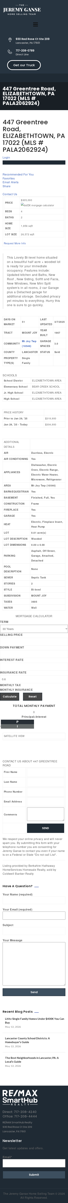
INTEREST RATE (12, 660)
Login (6, 157)
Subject (8, 925)
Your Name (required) (18, 894)
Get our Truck (24, 65)
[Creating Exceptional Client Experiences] (22, 10)
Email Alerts (11, 182)
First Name (10, 772)
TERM (4, 622)
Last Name (10, 781)
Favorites (9, 178)
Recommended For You (18, 174)
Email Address (13, 801)
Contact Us (10, 194)
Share (6, 186)
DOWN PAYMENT (12, 647)
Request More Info (15, 243)
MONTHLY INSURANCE (16, 690)
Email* (7, 1157)
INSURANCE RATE (13, 672)
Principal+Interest (34, 717)
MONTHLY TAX (10, 685)
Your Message (12, 940)
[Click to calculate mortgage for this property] (37, 205)
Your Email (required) (17, 909)
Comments (10, 814)
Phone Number (13, 791)
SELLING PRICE (11, 635)
